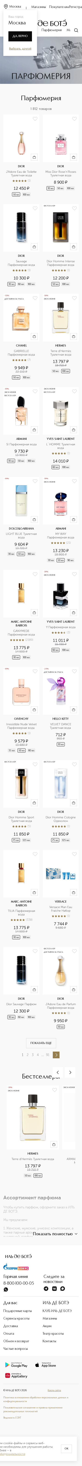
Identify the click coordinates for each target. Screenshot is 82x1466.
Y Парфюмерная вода (60, 627)
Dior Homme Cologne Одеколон (61, 819)
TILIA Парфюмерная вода (22, 912)
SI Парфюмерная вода (21, 444)
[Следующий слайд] (70, 1072)
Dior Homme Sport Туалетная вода (22, 819)
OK (66, 1449)
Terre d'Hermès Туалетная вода (61, 352)
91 (47, 1055)
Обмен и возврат (16, 1341)
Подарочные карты (17, 1311)
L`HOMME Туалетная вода (61, 446)
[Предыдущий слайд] (58, 1072)
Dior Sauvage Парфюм (21, 1004)
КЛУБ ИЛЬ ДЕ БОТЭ (57, 1311)
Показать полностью (53, 1234)
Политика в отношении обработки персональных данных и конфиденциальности (35, 1399)
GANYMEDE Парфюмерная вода (21, 632)
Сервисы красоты (16, 1318)
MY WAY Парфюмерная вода (60, 535)
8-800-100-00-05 (18, 1283)
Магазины (38, 7)
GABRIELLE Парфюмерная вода (21, 352)
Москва (15, 6)
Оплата (8, 1333)
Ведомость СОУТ (12, 1418)
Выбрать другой (20, 48)
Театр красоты (53, 1333)
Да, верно (20, 36)
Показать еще (41, 1043)
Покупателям (59, 7)
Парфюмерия (52, 30)
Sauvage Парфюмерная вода (21, 263)
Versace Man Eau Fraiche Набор (61, 909)
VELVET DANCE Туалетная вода (61, 726)
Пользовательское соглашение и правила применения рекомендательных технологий (32, 1410)
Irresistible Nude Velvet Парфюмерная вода (21, 726)
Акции (47, 1326)
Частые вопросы (15, 1349)
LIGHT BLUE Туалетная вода (21, 535)
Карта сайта (54, 1390)
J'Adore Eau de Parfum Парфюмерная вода (61, 1006)
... (42, 1055)
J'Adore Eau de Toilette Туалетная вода (21, 173)
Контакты (49, 1341)
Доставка (10, 1326)
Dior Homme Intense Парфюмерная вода (61, 263)
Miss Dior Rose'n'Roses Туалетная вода (60, 173)
